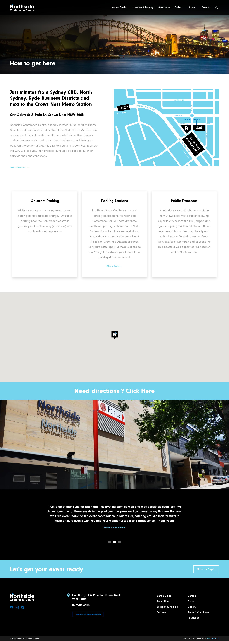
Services (162, 7)
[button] (163, 7)
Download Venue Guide (88, 614)
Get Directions (19, 167)
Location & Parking (143, 7)
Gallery (179, 7)
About (192, 7)
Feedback (193, 618)
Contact (206, 7)
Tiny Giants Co (213, 638)
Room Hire (163, 601)
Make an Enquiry (206, 569)
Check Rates (115, 266)
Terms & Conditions (198, 612)
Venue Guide (119, 7)
